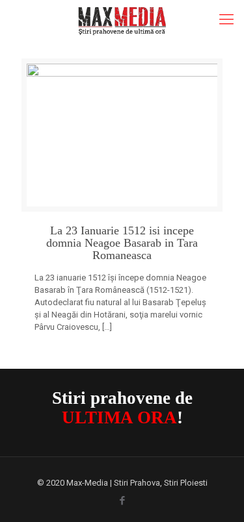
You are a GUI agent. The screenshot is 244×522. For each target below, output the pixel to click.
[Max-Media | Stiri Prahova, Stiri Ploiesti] (122, 19)
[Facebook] (122, 500)
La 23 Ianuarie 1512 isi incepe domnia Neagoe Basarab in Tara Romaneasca (122, 243)
